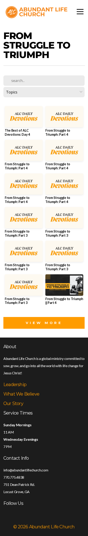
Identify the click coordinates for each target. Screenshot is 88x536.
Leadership (14, 384)
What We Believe (21, 394)
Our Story (13, 403)
